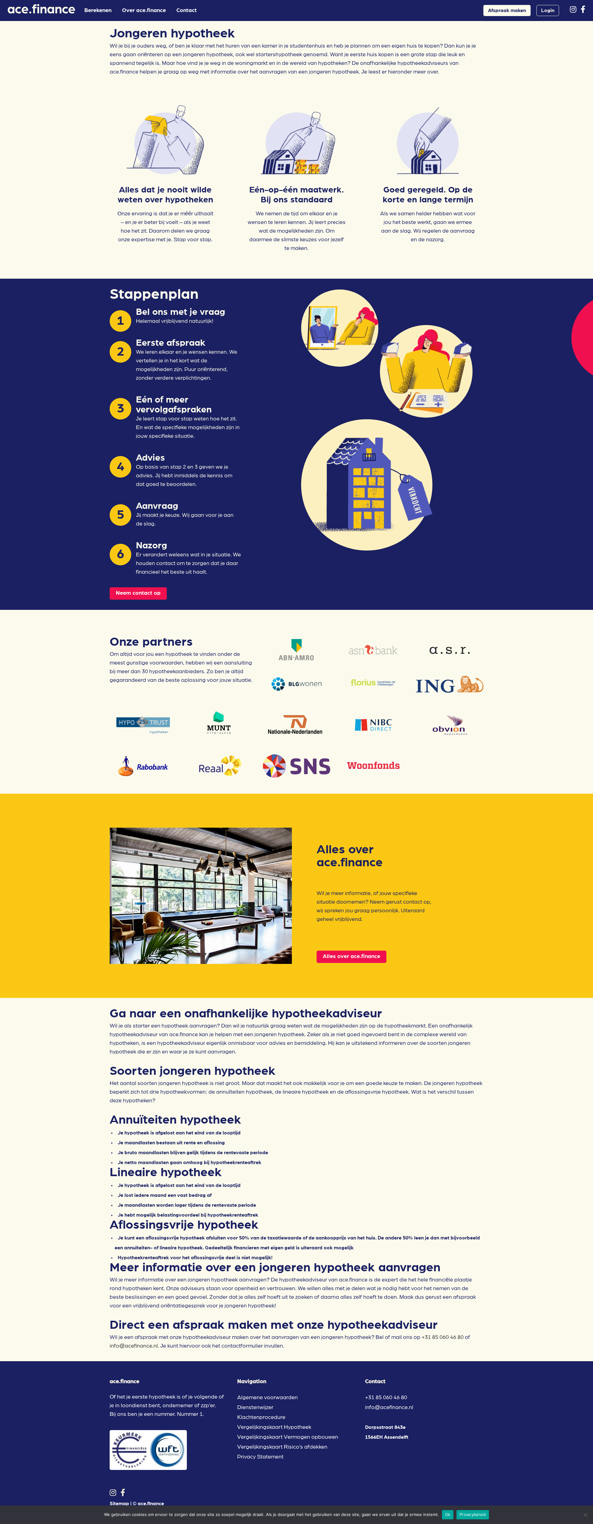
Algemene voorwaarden (267, 1397)
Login (547, 10)
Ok (448, 1514)
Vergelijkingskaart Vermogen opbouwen (287, 1437)
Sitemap (119, 1503)
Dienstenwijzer (255, 1407)
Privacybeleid (473, 1514)
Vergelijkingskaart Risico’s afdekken (282, 1447)
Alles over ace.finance (351, 956)
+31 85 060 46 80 (443, 1337)
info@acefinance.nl (134, 1346)
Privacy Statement (260, 1457)
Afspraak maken (507, 10)
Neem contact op (138, 593)
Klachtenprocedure (261, 1417)
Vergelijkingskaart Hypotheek (274, 1427)
